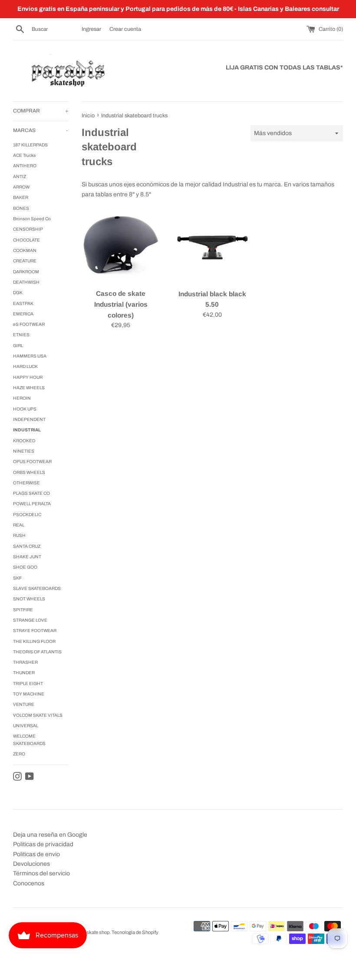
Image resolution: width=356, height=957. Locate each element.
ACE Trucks (24, 155)
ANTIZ (19, 176)
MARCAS (40, 130)
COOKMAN (24, 250)
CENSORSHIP (28, 229)
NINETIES (23, 451)
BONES (21, 208)
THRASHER (25, 662)
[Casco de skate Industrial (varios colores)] (121, 245)
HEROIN (22, 398)
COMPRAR (41, 111)
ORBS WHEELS (29, 472)
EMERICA (23, 313)
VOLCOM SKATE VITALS (38, 715)
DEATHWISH (26, 282)
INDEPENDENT (29, 419)
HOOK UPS (24, 409)
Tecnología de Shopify (135, 932)
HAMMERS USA (29, 356)
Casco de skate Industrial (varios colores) (121, 304)
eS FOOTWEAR (29, 324)
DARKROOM (26, 271)
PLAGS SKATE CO (31, 493)
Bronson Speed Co (32, 218)
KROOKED (24, 440)
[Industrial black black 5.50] (212, 245)
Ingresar (91, 29)
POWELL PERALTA (32, 503)
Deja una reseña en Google (50, 834)
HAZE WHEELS (29, 387)
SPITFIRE (23, 609)
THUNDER (24, 672)
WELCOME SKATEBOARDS (29, 739)
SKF (17, 578)
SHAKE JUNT (27, 556)
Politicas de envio (36, 854)
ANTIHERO (24, 165)
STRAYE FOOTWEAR (34, 630)
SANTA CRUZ (26, 546)
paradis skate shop (89, 932)
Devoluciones (31, 864)
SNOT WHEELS (29, 598)
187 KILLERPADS (30, 144)
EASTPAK (23, 303)
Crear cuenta (125, 29)
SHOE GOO (25, 567)
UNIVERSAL (25, 725)
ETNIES (21, 334)
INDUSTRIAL (27, 429)
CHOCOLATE (26, 240)
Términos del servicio (41, 873)
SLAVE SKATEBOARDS (37, 588)
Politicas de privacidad (43, 844)
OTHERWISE (26, 482)
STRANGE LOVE (30, 620)
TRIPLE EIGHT (28, 683)
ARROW (21, 187)
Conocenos (28, 883)
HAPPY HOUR (28, 377)
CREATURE (24, 260)
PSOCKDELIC (27, 514)
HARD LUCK (25, 366)
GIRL (18, 345)
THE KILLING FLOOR (34, 641)
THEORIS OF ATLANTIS (37, 651)
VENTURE (23, 704)
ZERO (19, 754)
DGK (18, 292)
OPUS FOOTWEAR (32, 461)
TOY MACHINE (28, 694)
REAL (18, 525)
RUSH (19, 535)
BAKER (20, 197)
